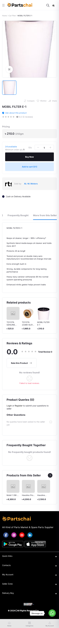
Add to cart (29, 166)
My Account (7, 574)
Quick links (7, 556)
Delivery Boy (8, 593)
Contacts (6, 565)
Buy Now (29, 157)
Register (18, 405)
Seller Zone (7, 584)
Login (9, 405)
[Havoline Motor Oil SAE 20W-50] (43, 486)
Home (4, 16)
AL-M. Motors (31, 183)
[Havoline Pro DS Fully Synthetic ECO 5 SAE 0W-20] (28, 486)
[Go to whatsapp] (52, 613)
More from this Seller (45, 215)
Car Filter (12, 16)
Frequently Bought (18, 215)
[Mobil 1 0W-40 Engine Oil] (13, 486)
